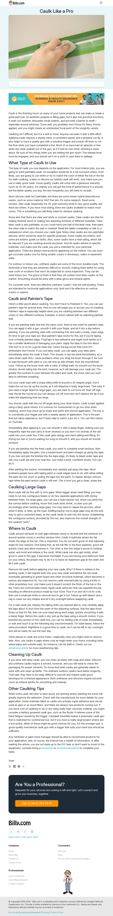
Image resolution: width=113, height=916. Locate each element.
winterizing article (18, 648)
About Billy (13, 855)
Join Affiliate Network (18, 880)
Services (62, 851)
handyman (47, 748)
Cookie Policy (15, 862)
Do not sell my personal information (74, 859)
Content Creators (16, 884)
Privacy (45, 912)
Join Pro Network (16, 876)
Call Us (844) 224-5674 (37, 803)
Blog (60, 855)
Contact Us (13, 859)
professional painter (68, 748)
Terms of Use (57, 912)
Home (11, 851)
